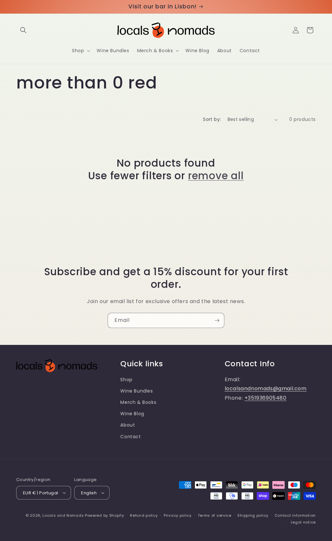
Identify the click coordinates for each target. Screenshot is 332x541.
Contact (130, 436)
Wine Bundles (136, 391)
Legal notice (303, 522)
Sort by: (212, 119)
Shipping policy (252, 515)
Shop (126, 379)
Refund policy (144, 515)
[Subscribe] (217, 320)
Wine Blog (132, 413)
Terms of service (214, 515)
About (127, 425)
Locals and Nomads (63, 515)
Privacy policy (178, 515)
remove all (216, 176)
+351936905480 (265, 398)
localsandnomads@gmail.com (266, 388)
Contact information (295, 515)
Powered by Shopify (104, 515)
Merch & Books (138, 402)
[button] (23, 30)
